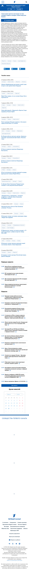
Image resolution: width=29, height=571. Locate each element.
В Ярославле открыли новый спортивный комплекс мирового (14, 362)
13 (14, 403)
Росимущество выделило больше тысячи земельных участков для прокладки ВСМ (14, 310)
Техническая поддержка (16, 528)
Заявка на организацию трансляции (14, 560)
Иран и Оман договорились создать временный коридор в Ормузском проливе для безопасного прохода (16, 350)
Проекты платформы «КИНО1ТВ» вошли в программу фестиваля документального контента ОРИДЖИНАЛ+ (15, 376)
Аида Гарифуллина (21, 61)
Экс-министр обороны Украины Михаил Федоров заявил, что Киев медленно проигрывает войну (14, 337)
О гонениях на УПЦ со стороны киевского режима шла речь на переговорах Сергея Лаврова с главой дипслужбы (15, 317)
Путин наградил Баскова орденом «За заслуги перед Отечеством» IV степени (13, 122)
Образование (19, 130)
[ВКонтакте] (7, 69)
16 (22, 403)
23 (22, 406)
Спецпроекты (13, 522)
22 (19, 406)
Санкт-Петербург (10, 227)
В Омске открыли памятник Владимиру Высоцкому (12, 161)
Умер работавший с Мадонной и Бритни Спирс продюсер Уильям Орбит (14, 111)
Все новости (14, 385)
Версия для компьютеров (14, 536)
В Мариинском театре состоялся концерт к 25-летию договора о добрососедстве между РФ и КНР (14, 232)
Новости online (11, 81)
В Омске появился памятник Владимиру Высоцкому (12, 149)
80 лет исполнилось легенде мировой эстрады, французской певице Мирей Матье (14, 173)
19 (11, 406)
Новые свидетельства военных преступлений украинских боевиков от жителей (15, 286)
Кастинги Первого (22, 524)
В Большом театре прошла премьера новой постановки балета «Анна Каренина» (13, 244)
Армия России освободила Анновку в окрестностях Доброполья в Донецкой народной (14, 268)
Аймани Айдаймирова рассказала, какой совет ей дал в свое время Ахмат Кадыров (14, 85)
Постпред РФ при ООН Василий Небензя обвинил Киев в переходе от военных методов (16, 330)
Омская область (16, 146)
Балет (3, 240)
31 (17, 398)
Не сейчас (19, 9)
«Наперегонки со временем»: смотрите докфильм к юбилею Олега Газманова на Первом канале (12, 197)
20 (14, 406)
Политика (24, 81)
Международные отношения (18, 225)
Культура (9, 61)
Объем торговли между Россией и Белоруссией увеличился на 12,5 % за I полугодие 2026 (16, 323)
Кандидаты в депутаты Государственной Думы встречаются (16, 303)
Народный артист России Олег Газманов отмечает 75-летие (12, 207)
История (3, 225)
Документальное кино (6, 181)
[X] (22, 69)
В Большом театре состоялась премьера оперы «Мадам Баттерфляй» (14, 216)
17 (6, 406)
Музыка (14, 61)
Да (11, 9)
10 (6, 403)
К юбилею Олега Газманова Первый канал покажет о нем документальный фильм (12, 184)
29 (11, 398)
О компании (5, 522)
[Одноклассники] (14, 69)
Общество (4, 61)
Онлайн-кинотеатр (22, 522)
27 (6, 398)
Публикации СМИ (14, 530)
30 (14, 398)
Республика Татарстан (6, 63)
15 (19, 403)
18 (8, 406)
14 (17, 403)
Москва (18, 240)
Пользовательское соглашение (17, 526)
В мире (3, 105)
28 (8, 398)
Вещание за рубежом (15, 539)
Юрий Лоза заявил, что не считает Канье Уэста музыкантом (14, 96)
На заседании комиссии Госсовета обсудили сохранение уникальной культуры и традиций (16, 369)
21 (17, 406)
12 (11, 403)
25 (8, 408)
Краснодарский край (6, 133)
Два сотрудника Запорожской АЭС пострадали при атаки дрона (16, 279)
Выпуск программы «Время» (15, 381)
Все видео (6, 526)
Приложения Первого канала (9, 524)
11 (8, 403)
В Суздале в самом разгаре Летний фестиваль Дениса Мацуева (13, 255)
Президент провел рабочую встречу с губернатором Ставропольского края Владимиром (14, 297)
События (25, 528)
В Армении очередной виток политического (15, 343)
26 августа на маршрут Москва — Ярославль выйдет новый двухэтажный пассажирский (15, 356)
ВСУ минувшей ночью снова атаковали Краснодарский (14, 274)
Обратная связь (5, 528)
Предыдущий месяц (5, 394)
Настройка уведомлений (14, 533)
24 (6, 408)
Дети (3, 130)
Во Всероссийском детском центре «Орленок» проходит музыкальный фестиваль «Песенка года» (14, 137)
